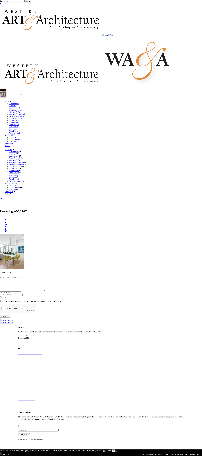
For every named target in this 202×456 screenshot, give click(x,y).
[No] (116, 451)
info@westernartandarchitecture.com (31, 342)
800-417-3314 (23, 340)
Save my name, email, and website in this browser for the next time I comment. (33, 301)
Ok (114, 451)
